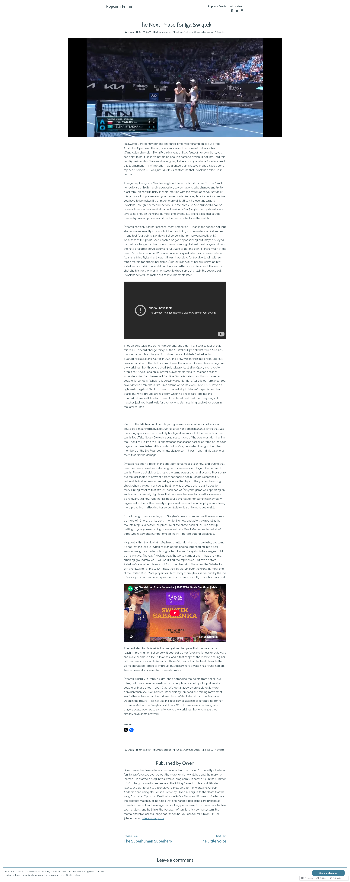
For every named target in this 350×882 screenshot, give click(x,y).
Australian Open (191, 32)
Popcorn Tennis (119, 6)
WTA (213, 32)
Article (179, 32)
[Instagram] (242, 10)
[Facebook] (232, 10)
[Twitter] (237, 10)
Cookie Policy (73, 875)
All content (236, 6)
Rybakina (205, 32)
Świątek (221, 32)
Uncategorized (163, 32)
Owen (131, 32)
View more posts (153, 818)
